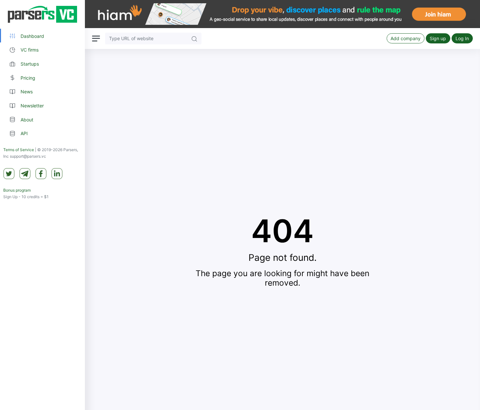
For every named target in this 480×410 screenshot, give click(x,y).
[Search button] (194, 38)
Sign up (438, 38)
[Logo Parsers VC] (42, 14)
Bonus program (17, 190)
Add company (406, 38)
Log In (462, 38)
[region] (42, 205)
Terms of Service (18, 150)
